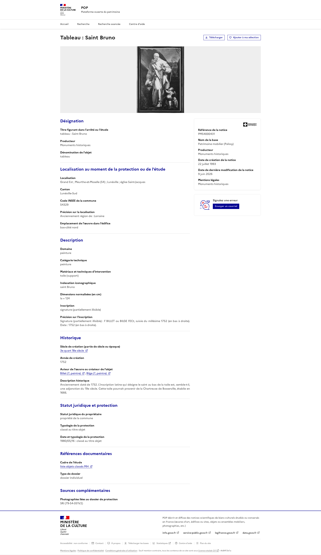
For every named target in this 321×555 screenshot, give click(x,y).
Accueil (64, 24)
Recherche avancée (109, 24)
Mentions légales (68, 550)
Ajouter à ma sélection (246, 37)
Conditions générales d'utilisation (121, 550)
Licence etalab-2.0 (207, 550)
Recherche (83, 24)
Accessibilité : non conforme (74, 543)
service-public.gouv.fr (195, 533)
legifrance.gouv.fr (225, 533)
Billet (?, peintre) (70, 373)
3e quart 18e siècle (72, 351)
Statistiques (162, 543)
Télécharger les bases (138, 543)
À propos (115, 543)
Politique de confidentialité (91, 550)
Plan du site (205, 543)
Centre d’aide (185, 543)
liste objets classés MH (74, 466)
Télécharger (216, 37)
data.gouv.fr (249, 533)
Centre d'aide (137, 24)
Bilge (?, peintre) (96, 373)
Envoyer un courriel (226, 206)
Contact (99, 543)
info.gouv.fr (169, 533)
